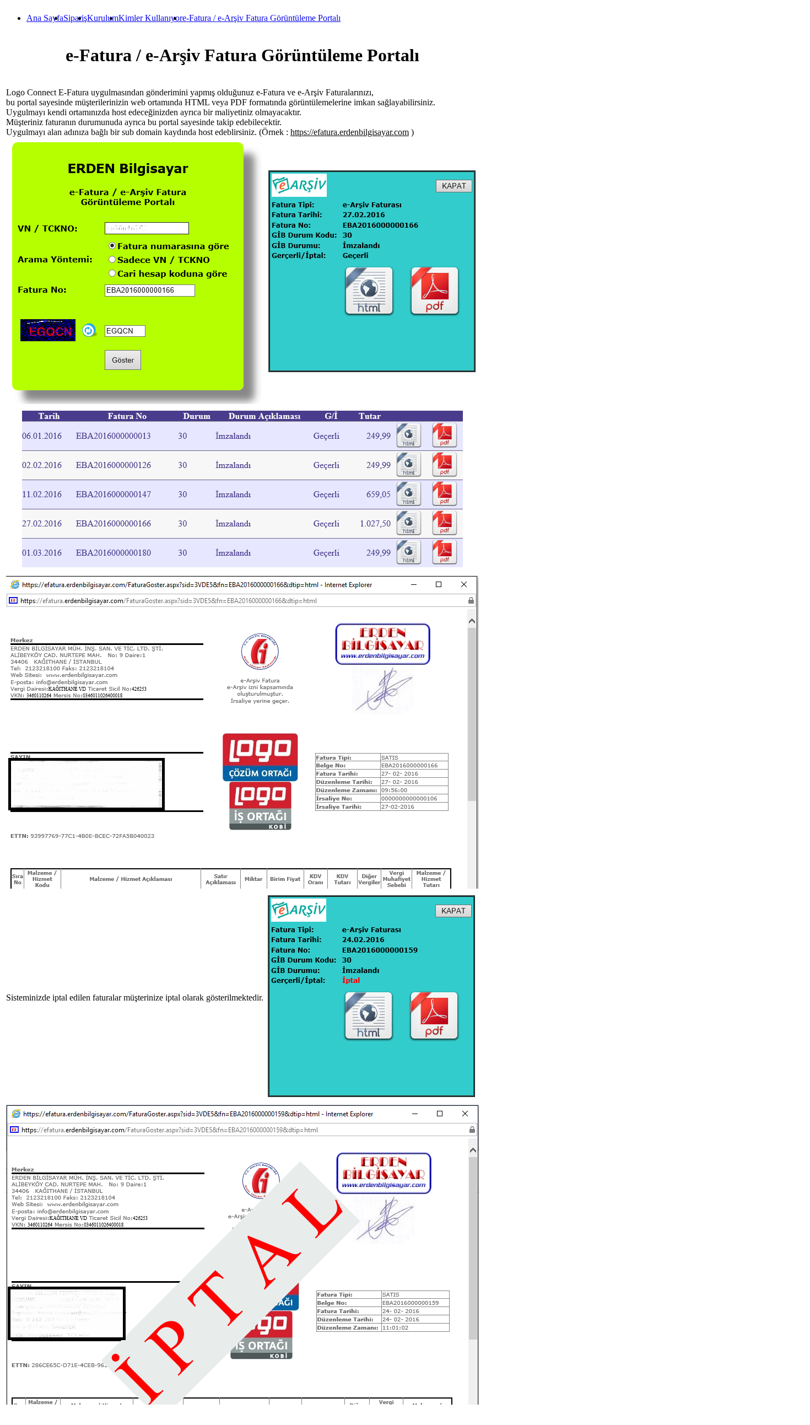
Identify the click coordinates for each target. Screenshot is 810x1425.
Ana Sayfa (44, 18)
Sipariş (75, 18)
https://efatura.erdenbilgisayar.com (349, 132)
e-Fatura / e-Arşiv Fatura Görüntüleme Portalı (261, 18)
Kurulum (102, 18)
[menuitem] (44, 18)
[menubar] (172, 18)
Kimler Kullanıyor (150, 18)
